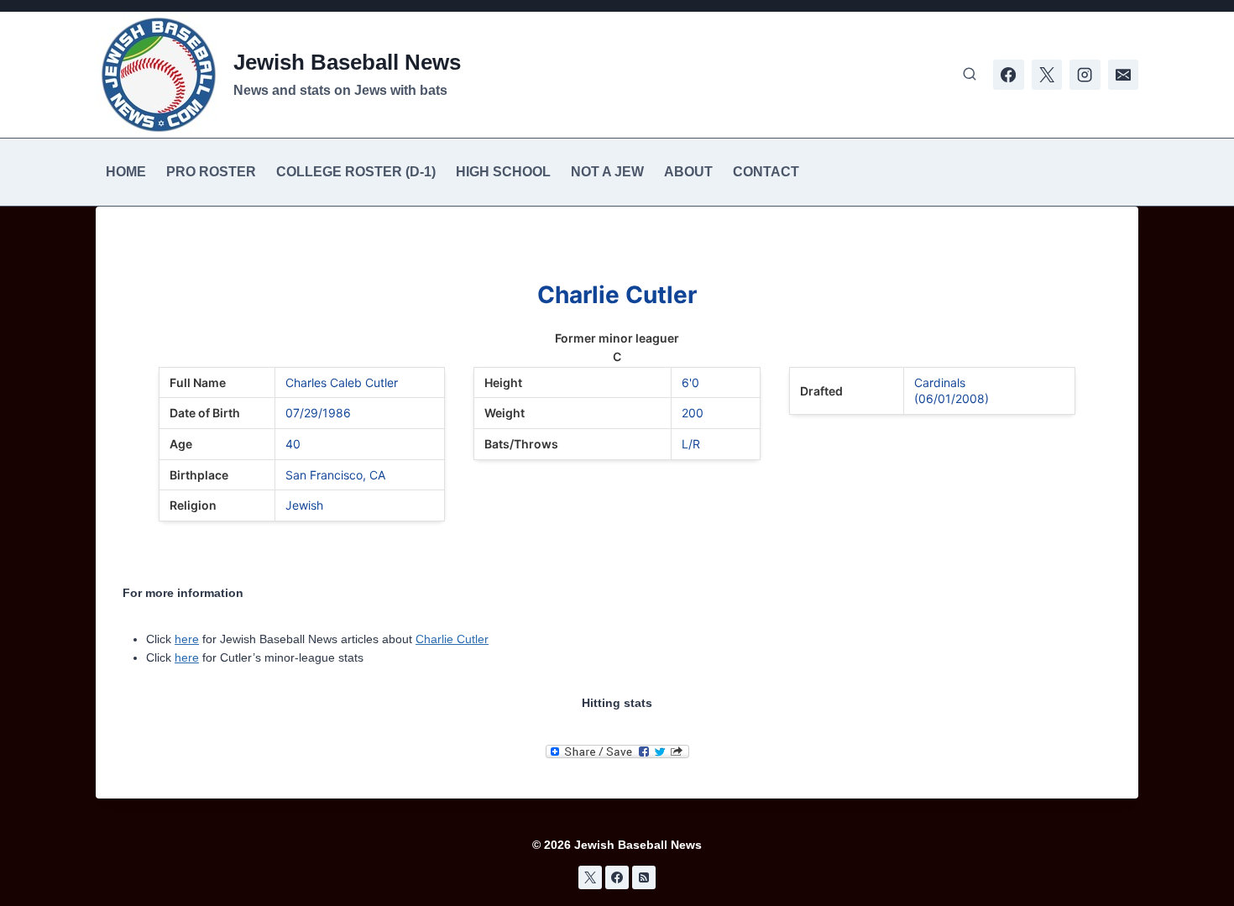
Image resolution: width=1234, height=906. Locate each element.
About (688, 172)
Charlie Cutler (452, 639)
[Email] (1123, 75)
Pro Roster (211, 172)
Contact (766, 172)
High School (503, 172)
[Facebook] (1008, 75)
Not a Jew (607, 172)
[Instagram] (1084, 75)
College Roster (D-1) (356, 172)
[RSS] (644, 877)
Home (126, 172)
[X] (1047, 75)
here (187, 639)
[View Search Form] (969, 75)
